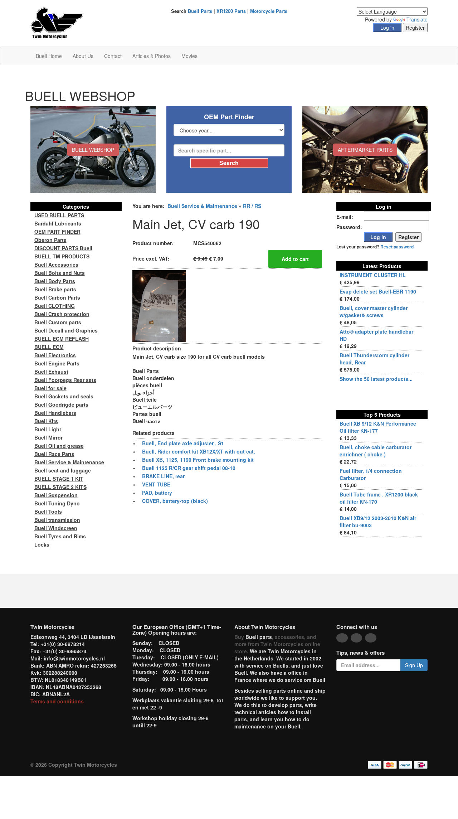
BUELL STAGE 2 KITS (60, 486)
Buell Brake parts (55, 289)
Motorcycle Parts (268, 11)
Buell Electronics (55, 355)
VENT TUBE (156, 484)
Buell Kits (46, 421)
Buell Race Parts (54, 453)
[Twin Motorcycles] (57, 22)
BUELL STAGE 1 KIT (58, 478)
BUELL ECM (49, 346)
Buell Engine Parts (56, 363)
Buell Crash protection (61, 314)
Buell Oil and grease (59, 445)
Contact (113, 55)
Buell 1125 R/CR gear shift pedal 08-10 (188, 467)
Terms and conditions (57, 701)
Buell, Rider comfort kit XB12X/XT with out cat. (198, 451)
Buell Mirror (48, 437)
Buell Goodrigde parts (61, 404)
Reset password (397, 247)
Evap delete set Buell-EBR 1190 (378, 291)
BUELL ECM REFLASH (61, 338)
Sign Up (414, 665)
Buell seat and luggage (62, 470)
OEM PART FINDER (57, 231)
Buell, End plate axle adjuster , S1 (183, 443)
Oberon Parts (50, 239)
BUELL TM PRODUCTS (61, 256)
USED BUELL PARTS (59, 215)
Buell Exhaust (51, 371)
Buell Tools (48, 511)
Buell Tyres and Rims (60, 536)
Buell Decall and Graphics (66, 330)
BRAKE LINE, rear (163, 476)
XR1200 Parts (231, 11)
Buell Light (47, 429)
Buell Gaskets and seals (63, 396)
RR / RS (252, 205)
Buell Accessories (56, 264)
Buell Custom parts (57, 322)
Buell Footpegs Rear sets (65, 379)
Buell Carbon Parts (57, 297)
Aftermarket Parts (365, 149)
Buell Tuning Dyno (57, 503)
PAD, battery (157, 492)
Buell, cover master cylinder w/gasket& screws (374, 311)
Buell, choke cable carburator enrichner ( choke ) (375, 451)
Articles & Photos (151, 55)
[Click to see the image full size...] (159, 305)
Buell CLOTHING (54, 305)
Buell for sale (50, 388)
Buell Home (49, 55)
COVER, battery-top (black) (175, 500)
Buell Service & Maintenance (202, 205)
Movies (189, 55)
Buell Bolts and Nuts (59, 272)
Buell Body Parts (54, 281)
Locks (41, 544)
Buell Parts (200, 11)
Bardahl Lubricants (57, 223)
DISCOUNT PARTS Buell (63, 248)
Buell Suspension (56, 495)
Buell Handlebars (55, 412)
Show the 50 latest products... (376, 378)
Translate (417, 19)
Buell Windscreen (55, 528)
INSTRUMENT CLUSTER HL (373, 274)
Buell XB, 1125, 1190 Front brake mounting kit (198, 459)
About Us (83, 55)
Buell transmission (57, 519)
